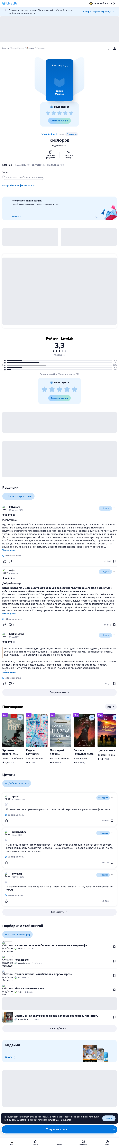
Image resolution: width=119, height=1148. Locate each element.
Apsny (15, 796)
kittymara (14, 507)
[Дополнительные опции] (114, 1129)
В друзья (107, 508)
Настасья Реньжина (61, 758)
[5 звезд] (71, 113)
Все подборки (57, 1028)
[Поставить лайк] (4, 561)
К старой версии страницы (97, 11)
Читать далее (9, 550)
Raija (12, 570)
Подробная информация (17, 185)
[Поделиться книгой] (114, 48)
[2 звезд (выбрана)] (49, 134)
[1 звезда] (48, 113)
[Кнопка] (20, 717)
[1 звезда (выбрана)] (46, 134)
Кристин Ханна (106, 755)
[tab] (7, 165)
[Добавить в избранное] (109, 48)
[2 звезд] (53, 113)
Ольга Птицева (34, 758)
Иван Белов (80, 758)
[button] (59, 80)
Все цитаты (57, 912)
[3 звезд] (59, 113)
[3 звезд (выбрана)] (51, 134)
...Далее (67, 1120)
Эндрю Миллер (59, 145)
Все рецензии (58, 692)
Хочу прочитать (56, 1129)
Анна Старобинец (12, 758)
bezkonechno (16, 634)
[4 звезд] (65, 113)
